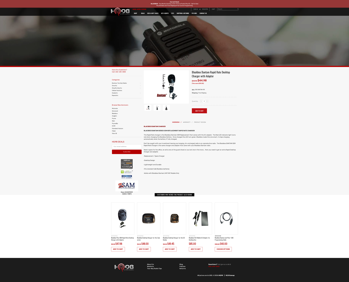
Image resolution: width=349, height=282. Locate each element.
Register (205, 9)
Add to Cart (118, 249)
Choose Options (223, 249)
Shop (135, 13)
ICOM (113, 126)
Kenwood (115, 111)
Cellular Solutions (117, 90)
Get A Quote (165, 13)
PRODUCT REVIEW (200, 122)
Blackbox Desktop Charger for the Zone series (148, 239)
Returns (182, 268)
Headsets (115, 93)
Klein (113, 121)
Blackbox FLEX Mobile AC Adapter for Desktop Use (199, 239)
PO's (172, 13)
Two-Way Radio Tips (154, 268)
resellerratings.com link (127, 167)
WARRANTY (186, 122)
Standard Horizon (117, 128)
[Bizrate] (129, 178)
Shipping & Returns (183, 13)
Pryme (114, 118)
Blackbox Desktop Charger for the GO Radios (174, 239)
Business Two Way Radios (119, 83)
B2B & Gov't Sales (152, 13)
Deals (143, 13)
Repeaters (115, 95)
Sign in (195, 9)
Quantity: (195, 101)
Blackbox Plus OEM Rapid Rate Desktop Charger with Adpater (122, 239)
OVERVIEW (175, 122)
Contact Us (203, 13)
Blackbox (115, 113)
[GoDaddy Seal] (127, 172)
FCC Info (194, 13)
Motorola (115, 108)
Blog (181, 264)
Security (114, 85)
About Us (150, 264)
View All (114, 133)
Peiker (114, 131)
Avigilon (114, 116)
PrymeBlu (115, 123)
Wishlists (150, 266)
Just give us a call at (219, 264)
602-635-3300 (139, 9)
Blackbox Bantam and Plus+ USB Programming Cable (224, 239)
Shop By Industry (117, 88)
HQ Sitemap (230, 275)
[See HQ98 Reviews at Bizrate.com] (127, 177)
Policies (182, 266)
